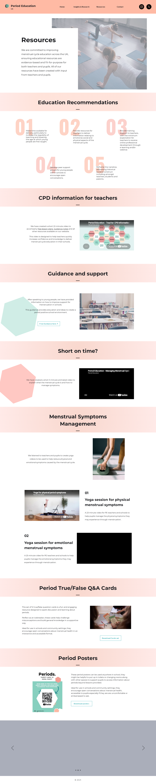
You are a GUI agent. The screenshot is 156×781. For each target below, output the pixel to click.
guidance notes (61, 229)
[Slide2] (78, 770)
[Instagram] (141, 6)
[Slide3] (80, 770)
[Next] (143, 748)
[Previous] (12, 748)
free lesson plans (45, 229)
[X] (148, 6)
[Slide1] (75, 770)
